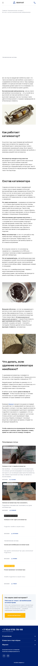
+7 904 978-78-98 (12, 629)
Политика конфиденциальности (11, 651)
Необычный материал (15, 615)
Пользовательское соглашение (10, 649)
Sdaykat (11, 404)
